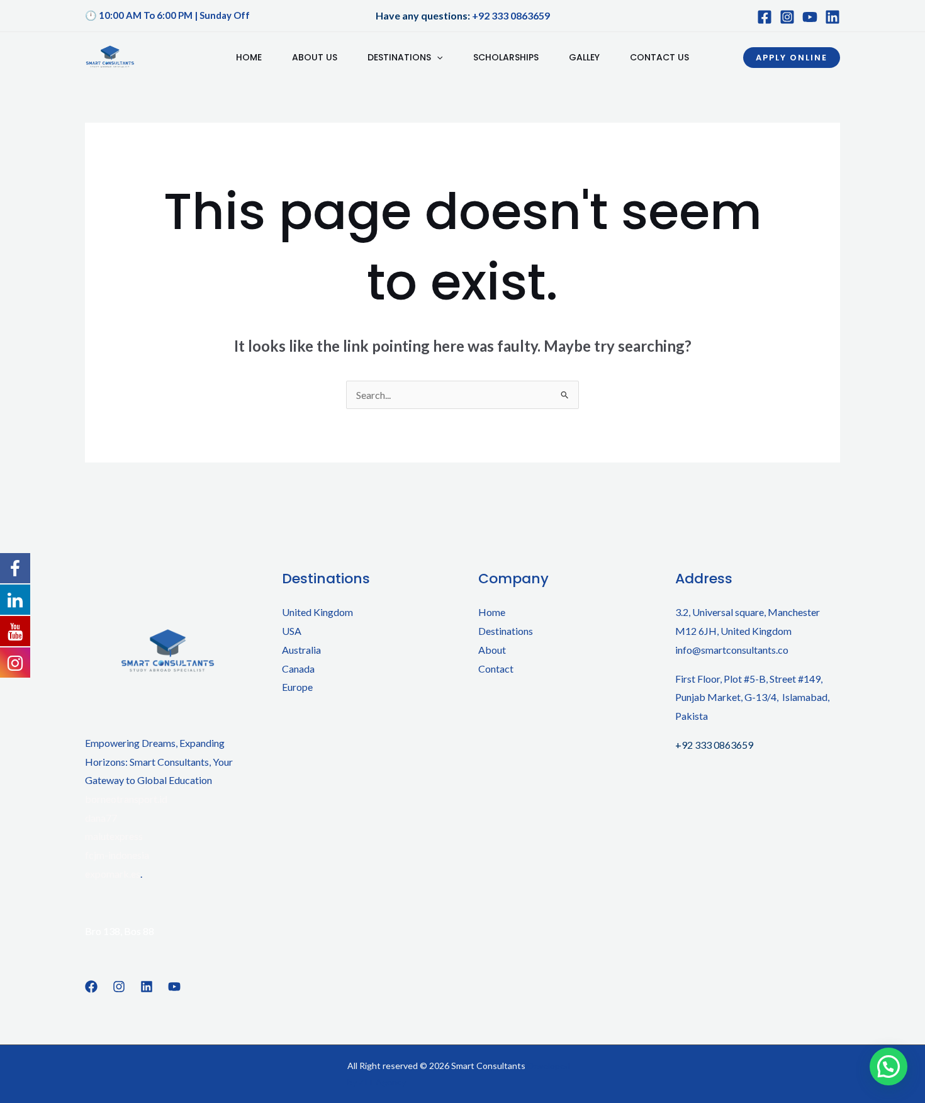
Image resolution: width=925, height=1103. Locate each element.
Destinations (399, 57)
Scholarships (506, 57)
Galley (584, 57)
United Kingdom (317, 612)
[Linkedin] (146, 986)
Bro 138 (102, 931)
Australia (301, 650)
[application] (436, 57)
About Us (314, 57)
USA (291, 631)
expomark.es (112, 874)
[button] (791, 57)
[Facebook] (764, 17)
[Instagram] (787, 17)
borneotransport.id (126, 799)
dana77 (101, 818)
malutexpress (114, 836)
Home (249, 57)
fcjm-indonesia (117, 855)
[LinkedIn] (832, 17)
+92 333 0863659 (511, 15)
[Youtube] (809, 17)
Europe (297, 687)
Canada (298, 669)
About (492, 650)
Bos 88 (139, 931)
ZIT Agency (382, 1082)
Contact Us (659, 57)
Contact (495, 669)
